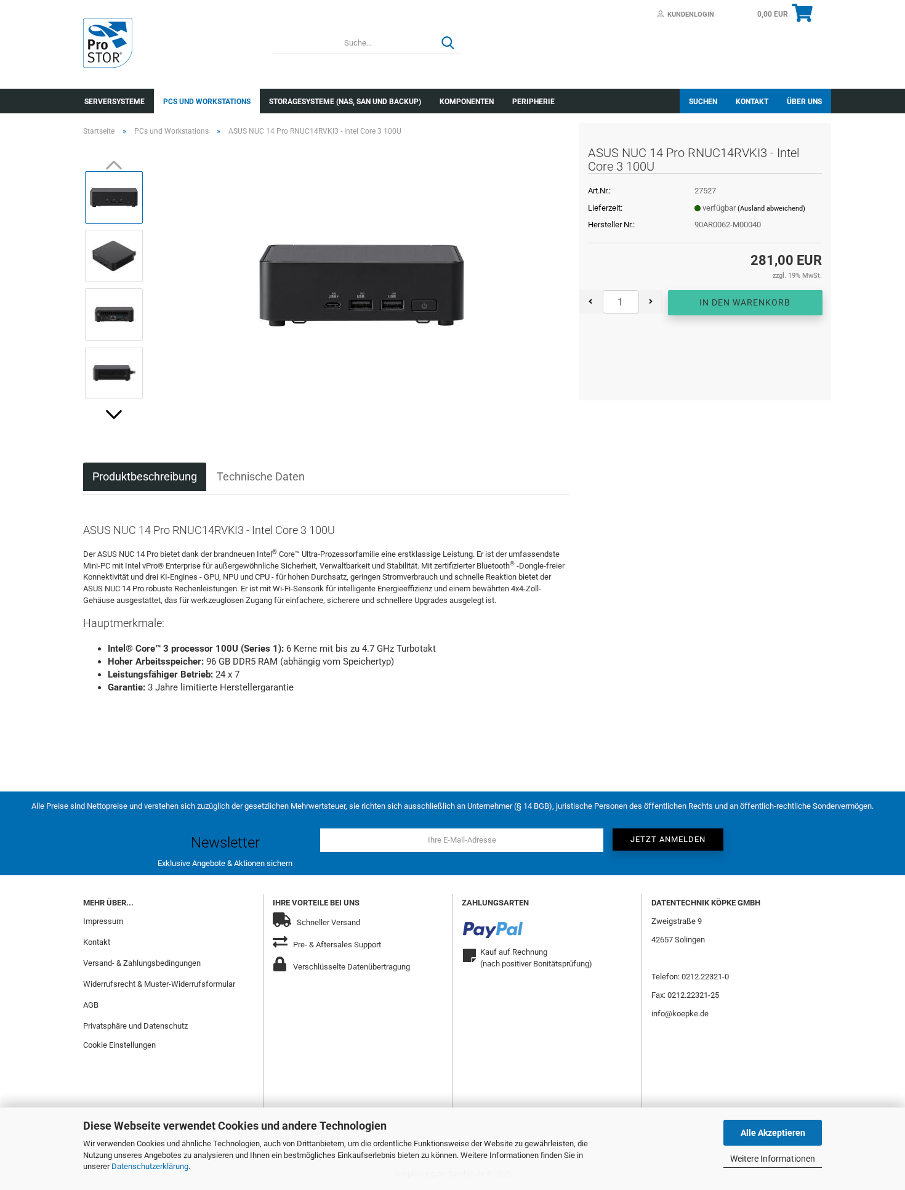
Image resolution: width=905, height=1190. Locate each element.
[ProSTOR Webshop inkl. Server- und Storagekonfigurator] (168, 43)
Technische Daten (261, 476)
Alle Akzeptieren (773, 1133)
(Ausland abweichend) (771, 208)
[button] (113, 414)
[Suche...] (448, 44)
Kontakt (752, 101)
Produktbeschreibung (144, 476)
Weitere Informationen (772, 1159)
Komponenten (467, 101)
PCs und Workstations (207, 101)
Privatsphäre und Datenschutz (135, 1025)
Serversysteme (114, 101)
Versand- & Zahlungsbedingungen (142, 963)
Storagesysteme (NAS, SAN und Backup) (345, 101)
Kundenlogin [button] (689, 14)
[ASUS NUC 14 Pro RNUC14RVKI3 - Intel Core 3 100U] (361, 284)
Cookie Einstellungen (119, 1045)
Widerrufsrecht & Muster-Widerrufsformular (159, 984)
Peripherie (533, 101)
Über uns (804, 101)
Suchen (703, 101)
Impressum (103, 921)
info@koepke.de (680, 1013)
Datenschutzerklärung (149, 1166)
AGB (91, 1005)
